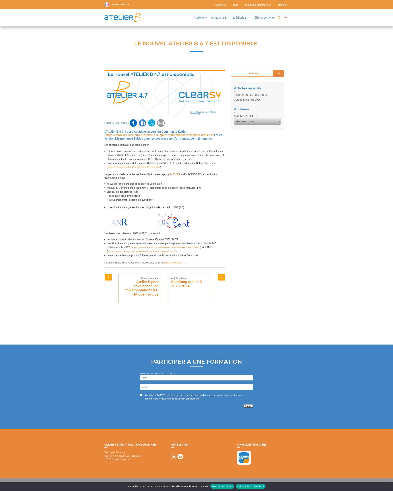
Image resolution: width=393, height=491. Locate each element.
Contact (282, 5)
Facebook (133, 123)
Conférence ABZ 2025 (247, 99)
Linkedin (142, 123)
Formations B (218, 17)
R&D (235, 5)
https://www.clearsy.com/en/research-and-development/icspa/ (142, 251)
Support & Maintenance (258, 5)
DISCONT (175, 174)
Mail (161, 123)
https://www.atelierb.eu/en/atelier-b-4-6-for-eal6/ (134, 167)
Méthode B (240, 17)
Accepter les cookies (222, 486)
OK (278, 73)
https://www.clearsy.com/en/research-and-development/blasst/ (165, 247)
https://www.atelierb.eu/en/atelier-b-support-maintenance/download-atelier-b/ (159, 135)
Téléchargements (263, 17)
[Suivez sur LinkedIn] (173, 456)
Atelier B (199, 17)
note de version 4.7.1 (174, 262)
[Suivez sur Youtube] (180, 456)
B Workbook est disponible (251, 95)
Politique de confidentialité (250, 486)
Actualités (220, 5)
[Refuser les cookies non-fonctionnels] (389, 486)
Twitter (152, 123)
